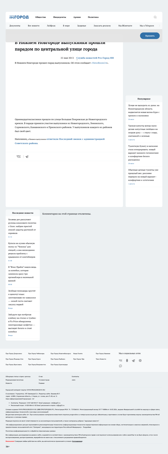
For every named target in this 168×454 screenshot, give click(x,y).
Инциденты (59, 17)
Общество (40, 17)
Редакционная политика (14, 380)
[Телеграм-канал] (133, 360)
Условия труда (44, 380)
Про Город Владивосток (37, 364)
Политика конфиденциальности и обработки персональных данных (31, 431)
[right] (159, 25)
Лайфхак (51, 25)
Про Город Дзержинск (14, 353)
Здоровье (81, 25)
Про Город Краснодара (59, 364)
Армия (77, 17)
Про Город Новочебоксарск (61, 353)
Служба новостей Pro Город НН (95, 57)
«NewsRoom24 (99, 62)
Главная (41, 383)
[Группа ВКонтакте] (120, 360)
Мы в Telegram (147, 25)
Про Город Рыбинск (58, 359)
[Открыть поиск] (155, 17)
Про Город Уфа (78, 359)
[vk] (19, 156)
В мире (66, 25)
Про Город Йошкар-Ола (14, 359)
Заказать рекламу (102, 25)
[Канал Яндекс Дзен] (140, 360)
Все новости (33, 25)
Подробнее (87, 427)
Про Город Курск (34, 359)
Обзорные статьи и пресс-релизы (18, 376)
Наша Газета (77, 353)
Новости (9, 383)
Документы (14, 25)
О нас (41, 376)
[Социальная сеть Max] (120, 365)
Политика (93, 17)
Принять (150, 35)
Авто (73, 380)
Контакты (75, 376)
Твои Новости (101, 359)
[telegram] (27, 156)
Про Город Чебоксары (36, 353)
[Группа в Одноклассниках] (127, 360)
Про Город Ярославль (14, 364)
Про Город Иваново (103, 353)
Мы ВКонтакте (125, 25)
